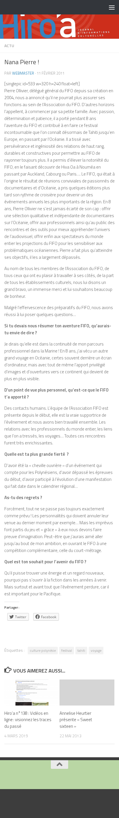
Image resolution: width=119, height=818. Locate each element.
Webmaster (23, 73)
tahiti (81, 650)
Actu (9, 46)
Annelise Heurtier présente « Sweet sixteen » (76, 720)
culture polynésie (43, 650)
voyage (96, 650)
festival (66, 650)
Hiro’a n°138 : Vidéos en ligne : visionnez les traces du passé (27, 720)
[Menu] (112, 7)
